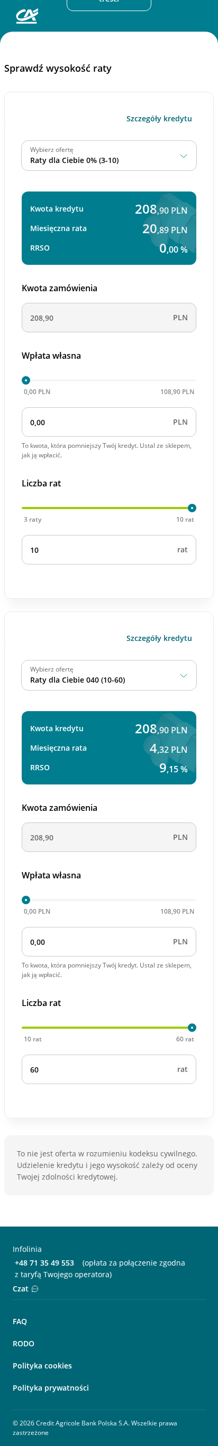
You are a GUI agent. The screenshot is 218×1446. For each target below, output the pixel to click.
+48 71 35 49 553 (44, 1263)
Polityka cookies (42, 1366)
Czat (21, 1289)
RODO (23, 1343)
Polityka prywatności (51, 1388)
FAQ (20, 1321)
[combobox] (109, 155)
